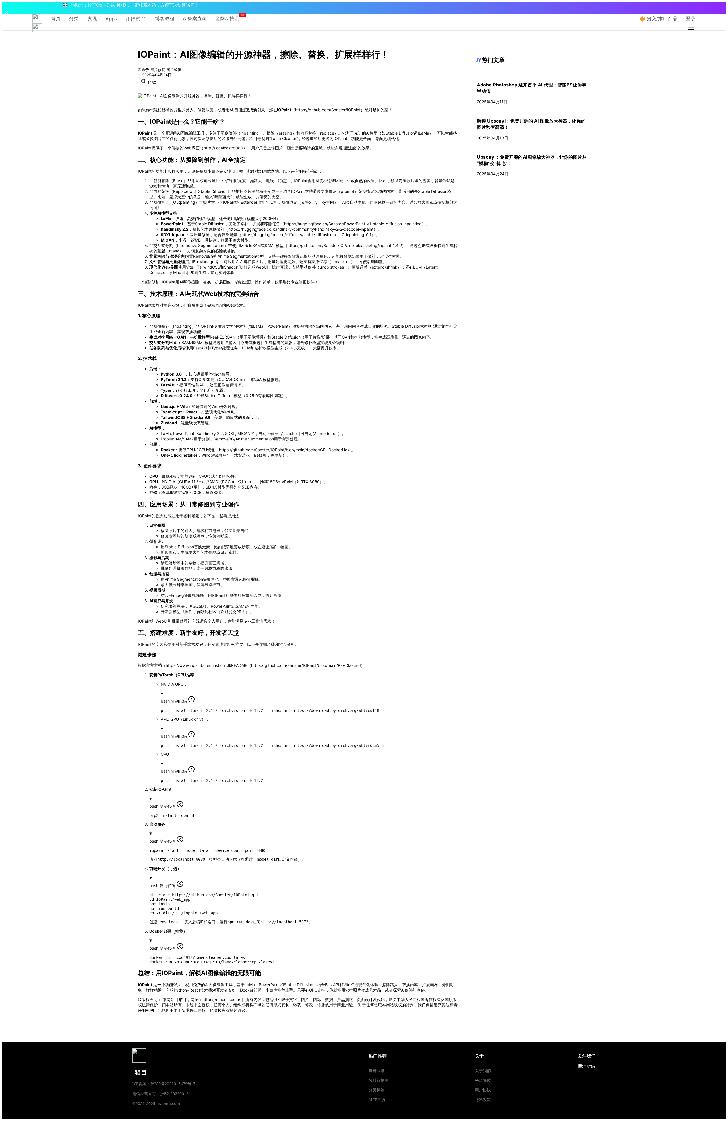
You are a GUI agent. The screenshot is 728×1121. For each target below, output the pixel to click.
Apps (111, 19)
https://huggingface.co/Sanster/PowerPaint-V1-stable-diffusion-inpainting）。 (357, 223)
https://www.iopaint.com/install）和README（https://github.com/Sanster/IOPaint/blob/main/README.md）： (267, 665)
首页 (56, 18)
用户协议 (483, 1090)
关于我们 (483, 1070)
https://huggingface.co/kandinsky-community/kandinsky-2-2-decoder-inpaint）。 (304, 229)
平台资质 (483, 1080)
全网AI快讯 (227, 18)
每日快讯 (376, 1070)
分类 (74, 18)
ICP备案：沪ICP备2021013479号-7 (163, 1083)
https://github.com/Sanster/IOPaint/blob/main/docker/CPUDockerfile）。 (287, 449)
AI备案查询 (195, 18)
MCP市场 (377, 1099)
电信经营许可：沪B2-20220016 (160, 1093)
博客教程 (164, 18)
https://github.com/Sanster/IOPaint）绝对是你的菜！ (343, 109)
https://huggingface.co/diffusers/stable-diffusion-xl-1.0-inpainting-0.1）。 (310, 234)
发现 (92, 18)
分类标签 (376, 1090)
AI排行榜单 (378, 1080)
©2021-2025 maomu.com (156, 1103)
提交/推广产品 (662, 18)
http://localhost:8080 (223, 147)
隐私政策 (483, 1099)
